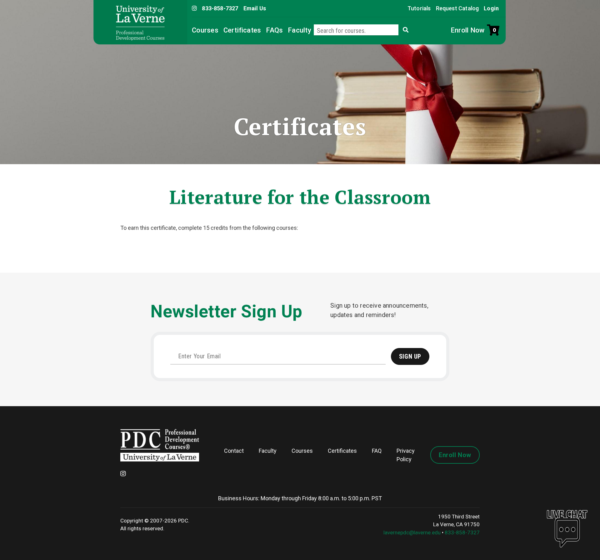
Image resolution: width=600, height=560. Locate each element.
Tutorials (419, 8)
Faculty (299, 30)
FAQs (274, 30)
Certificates (242, 30)
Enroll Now (467, 30)
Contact (234, 450)
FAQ (377, 450)
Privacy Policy (406, 454)
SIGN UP (410, 356)
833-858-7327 (462, 532)
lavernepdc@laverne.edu (412, 532)
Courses (205, 30)
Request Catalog (457, 8)
